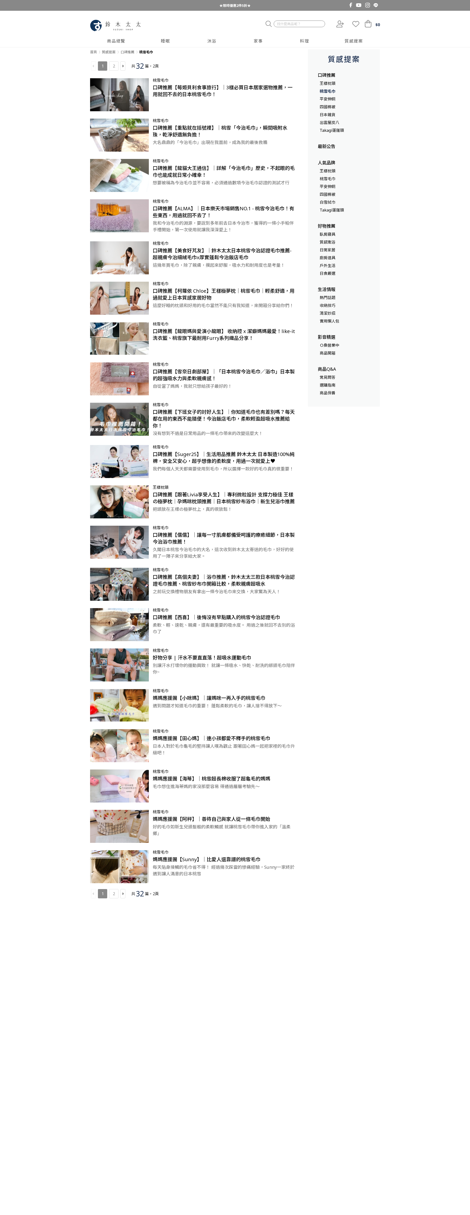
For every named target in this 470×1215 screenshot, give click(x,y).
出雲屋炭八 (329, 122)
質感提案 (344, 59)
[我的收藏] (356, 24)
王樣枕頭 (327, 83)
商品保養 (327, 393)
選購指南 (327, 385)
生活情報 (326, 289)
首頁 (93, 52)
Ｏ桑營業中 (329, 345)
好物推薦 (326, 226)
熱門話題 (327, 297)
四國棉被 (327, 107)
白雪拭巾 (327, 202)
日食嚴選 (327, 273)
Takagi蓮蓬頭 (332, 130)
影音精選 (326, 337)
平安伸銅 (327, 99)
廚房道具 (327, 257)
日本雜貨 (327, 114)
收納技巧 (327, 305)
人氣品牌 (326, 163)
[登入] (339, 24)
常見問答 (327, 377)
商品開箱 (327, 353)
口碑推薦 (326, 75)
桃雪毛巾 (327, 91)
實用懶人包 (329, 321)
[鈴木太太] (115, 25)
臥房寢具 (327, 234)
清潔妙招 (327, 313)
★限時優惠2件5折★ (235, 5)
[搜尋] (269, 24)
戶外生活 (327, 265)
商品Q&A (327, 369)
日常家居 (327, 250)
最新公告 (326, 146)
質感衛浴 (327, 242)
